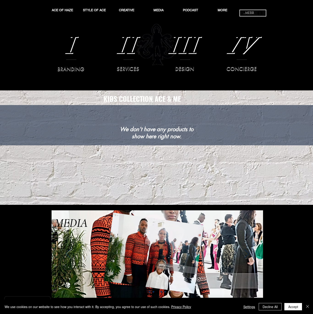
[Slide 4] (161, 292)
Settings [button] (249, 306)
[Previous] (68, 254)
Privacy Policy (181, 306)
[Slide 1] (149, 292)
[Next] (246, 254)
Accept (293, 306)
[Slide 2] (153, 292)
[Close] (307, 306)
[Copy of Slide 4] (165, 292)
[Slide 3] (157, 292)
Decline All (270, 306)
